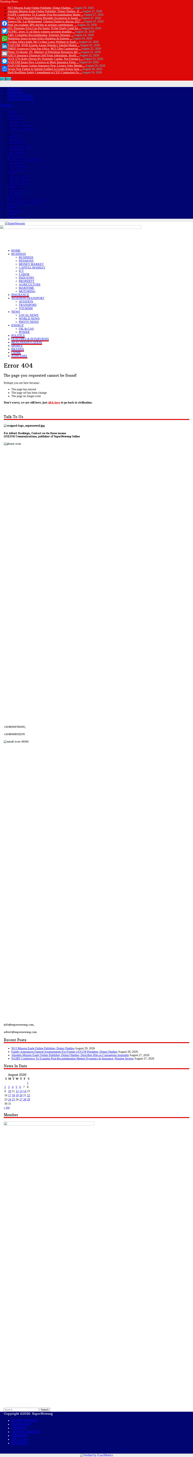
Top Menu (6, 105)
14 (24, 1091)
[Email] (4, 53)
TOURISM (16, 169)
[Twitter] (4, 31)
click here (54, 402)
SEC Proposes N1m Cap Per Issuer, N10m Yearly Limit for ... (44, 28)
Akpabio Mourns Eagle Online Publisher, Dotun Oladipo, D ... (45, 11)
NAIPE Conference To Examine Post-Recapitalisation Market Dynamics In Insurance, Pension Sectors (72, 1058)
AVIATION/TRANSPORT (24, 159)
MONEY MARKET (20, 95)
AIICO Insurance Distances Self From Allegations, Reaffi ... (43, 55)
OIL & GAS (16, 189)
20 (20, 1095)
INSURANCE (16, 155)
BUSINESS (15, 115)
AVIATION (16, 162)
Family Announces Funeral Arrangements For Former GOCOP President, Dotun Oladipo (64, 1051)
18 (13, 1095)
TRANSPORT (18, 166)
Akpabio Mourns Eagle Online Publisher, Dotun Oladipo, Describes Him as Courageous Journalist (70, 1055)
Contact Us (14, 88)
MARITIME (16, 149)
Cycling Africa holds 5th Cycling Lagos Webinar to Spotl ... (43, 41)
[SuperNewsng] (15, 223)
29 (28, 1099)
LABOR (14, 135)
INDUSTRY (17, 138)
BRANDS (14, 210)
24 (9, 1099)
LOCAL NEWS (19, 176)
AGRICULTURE (20, 145)
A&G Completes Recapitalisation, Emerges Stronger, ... (41, 35)
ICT (11, 132)
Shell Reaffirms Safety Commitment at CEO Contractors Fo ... (45, 72)
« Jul (6, 1107)
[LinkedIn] (4, 46)
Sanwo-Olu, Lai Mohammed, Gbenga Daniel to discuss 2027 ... (45, 21)
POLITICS (14, 196)
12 (17, 1091)
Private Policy (16, 92)
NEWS (12, 172)
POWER (14, 193)
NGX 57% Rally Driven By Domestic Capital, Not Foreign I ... (45, 58)
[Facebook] (4, 23)
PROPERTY (17, 142)
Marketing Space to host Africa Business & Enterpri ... (40, 38)
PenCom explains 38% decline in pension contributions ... (42, 24)
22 (28, 1095)
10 (9, 1091)
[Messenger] (4, 61)
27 (20, 1099)
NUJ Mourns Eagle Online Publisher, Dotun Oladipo (42, 1048)
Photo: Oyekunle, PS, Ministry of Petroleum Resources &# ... (44, 52)
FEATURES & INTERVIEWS (26, 200)
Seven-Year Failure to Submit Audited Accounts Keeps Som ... (45, 69)
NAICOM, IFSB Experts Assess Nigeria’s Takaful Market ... (44, 45)
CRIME (12, 213)
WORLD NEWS (19, 179)
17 (9, 1095)
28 (24, 1099)
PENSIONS (16, 121)
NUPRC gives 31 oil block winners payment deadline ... (41, 31)
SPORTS (13, 206)
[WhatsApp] (4, 38)
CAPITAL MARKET (21, 98)
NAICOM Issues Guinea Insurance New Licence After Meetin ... (46, 65)
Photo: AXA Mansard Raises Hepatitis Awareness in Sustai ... (44, 18)
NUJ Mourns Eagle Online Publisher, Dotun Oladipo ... (41, 7)
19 (17, 1095)
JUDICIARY (16, 217)
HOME (12, 111)
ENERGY (14, 186)
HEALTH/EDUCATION (23, 203)
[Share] (4, 68)
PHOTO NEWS (19, 183)
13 (20, 1091)
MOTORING (17, 152)
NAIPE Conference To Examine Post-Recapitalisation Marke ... (45, 14)
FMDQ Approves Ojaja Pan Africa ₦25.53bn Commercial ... (44, 48)
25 (13, 1099)
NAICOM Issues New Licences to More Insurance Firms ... (43, 62)
